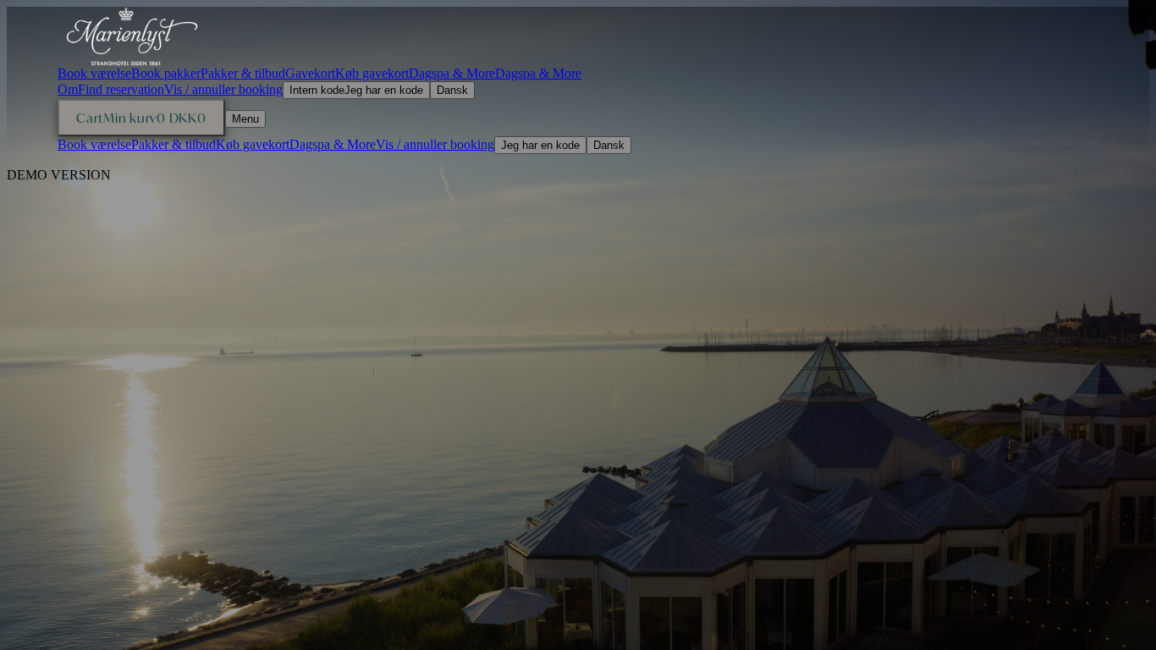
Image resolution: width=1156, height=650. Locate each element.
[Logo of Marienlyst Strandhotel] (132, 36)
